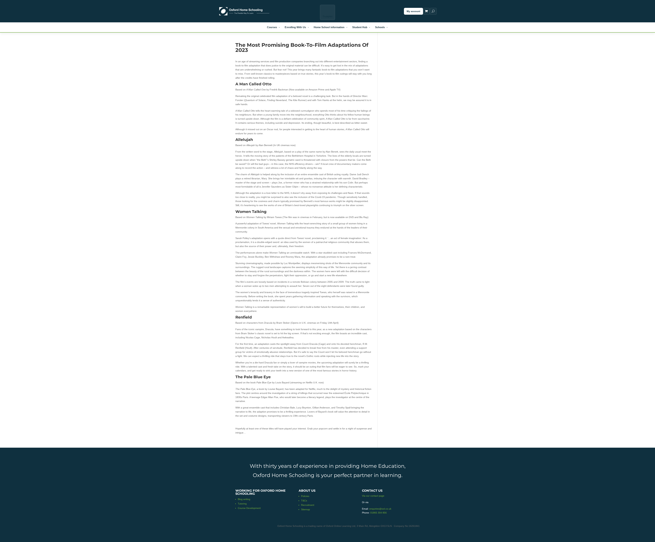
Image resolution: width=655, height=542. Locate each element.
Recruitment (307, 505)
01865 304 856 (378, 512)
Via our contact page (373, 495)
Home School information (329, 27)
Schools (380, 27)
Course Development (249, 508)
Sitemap (305, 509)
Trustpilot (327, 16)
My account (413, 11)
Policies (305, 496)
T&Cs (304, 500)
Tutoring (242, 503)
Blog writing (244, 499)
